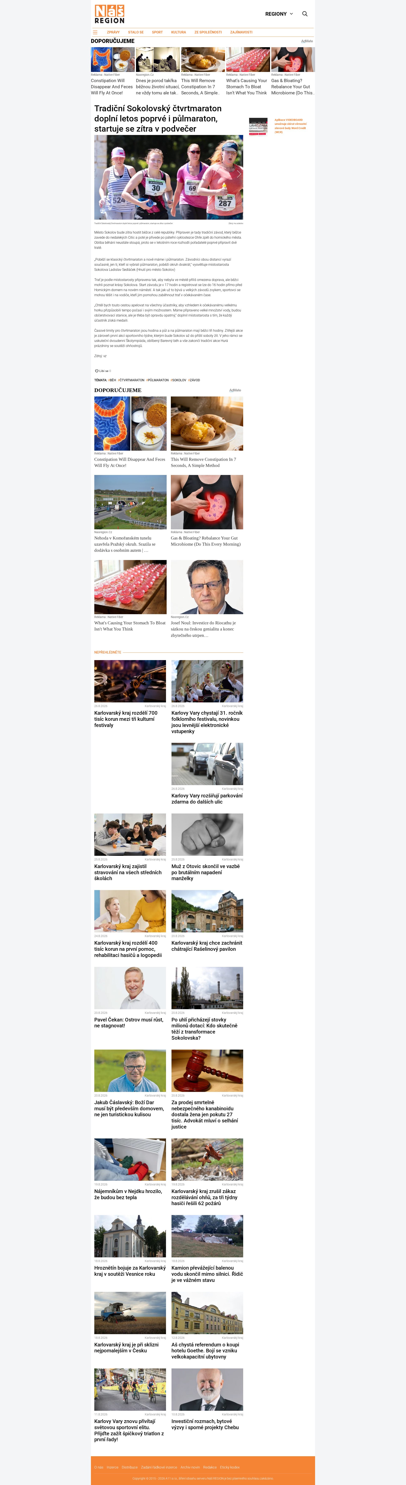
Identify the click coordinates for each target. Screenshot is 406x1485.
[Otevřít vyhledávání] (305, 14)
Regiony (276, 14)
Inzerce (112, 1467)
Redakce (210, 1467)
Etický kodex (230, 1467)
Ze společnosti (208, 32)
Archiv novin (190, 1467)
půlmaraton (158, 380)
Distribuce (130, 1467)
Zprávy (113, 32)
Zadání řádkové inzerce (159, 1467)
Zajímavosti (241, 32)
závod (195, 380)
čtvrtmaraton (132, 380)
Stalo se (136, 32)
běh (113, 380)
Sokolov (179, 380)
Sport (157, 32)
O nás (98, 1467)
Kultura (178, 32)
